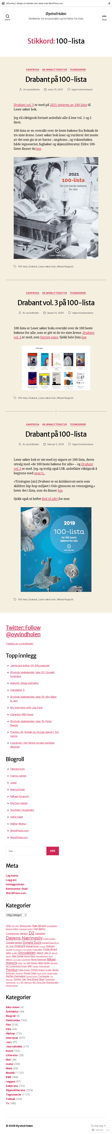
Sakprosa (32, 69)
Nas (24, 963)
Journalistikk (14, 1046)
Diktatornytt (17, 768)
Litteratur (12, 1055)
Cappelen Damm (26, 929)
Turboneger (11, 983)
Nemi (40, 963)
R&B (8, 1077)
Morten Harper (19, 803)
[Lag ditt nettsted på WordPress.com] (56, 3)
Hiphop (10, 1033)
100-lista (22, 266)
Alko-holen (12, 1007)
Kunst (9, 1050)
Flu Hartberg (18, 950)
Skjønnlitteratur (54, 69)
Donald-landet (14, 942)
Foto (8, 1029)
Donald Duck (32, 942)
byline (15, 929)
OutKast (35, 966)
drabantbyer (32, 946)
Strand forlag (31, 976)
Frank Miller (37, 950)
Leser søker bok (47, 266)
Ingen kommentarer (82, 89)
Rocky (55, 970)
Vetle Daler (16, 816)
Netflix (47, 963)
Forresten (27, 950)
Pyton (34, 969)
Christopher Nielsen (17, 933)
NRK (29, 966)
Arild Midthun (52, 926)
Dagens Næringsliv (24, 938)
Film (8, 1024)
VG (22, 982)
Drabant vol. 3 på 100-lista (56, 303)
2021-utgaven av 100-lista (68, 105)
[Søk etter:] (25, 851)
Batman (9, 929)
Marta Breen (17, 789)
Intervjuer (12, 1037)
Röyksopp (10, 973)
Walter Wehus (18, 823)
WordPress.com (19, 830)
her (38, 149)
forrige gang (49, 337)
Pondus (11, 970)
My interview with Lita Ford (26, 707)
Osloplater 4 (17, 690)
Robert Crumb (45, 970)
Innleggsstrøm (15, 884)
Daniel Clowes (49, 939)
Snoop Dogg (30, 973)
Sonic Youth (41, 973)
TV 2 (18, 983)
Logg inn (11, 879)
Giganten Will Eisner (22, 714)
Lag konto (12, 875)
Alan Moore (39, 925)
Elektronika (13, 1020)
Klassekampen (42, 956)
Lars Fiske (17, 960)
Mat (8, 1059)
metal (9, 1064)
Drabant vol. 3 (24, 105)
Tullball (10, 1098)
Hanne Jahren (18, 775)
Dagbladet (40, 933)
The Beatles (43, 976)
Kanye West (29, 956)
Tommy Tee (19, 979)
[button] (56, 368)
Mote (9, 1068)
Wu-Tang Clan (39, 982)
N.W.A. (20, 963)
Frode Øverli (50, 949)
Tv (7, 1103)
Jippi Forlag (17, 956)
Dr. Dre (10, 946)
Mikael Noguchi (65, 266)
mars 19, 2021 (55, 89)
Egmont (42, 946)
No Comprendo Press (16, 966)
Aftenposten (26, 926)
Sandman (19, 973)
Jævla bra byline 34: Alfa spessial (29, 665)
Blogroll (11, 1015)
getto (8, 953)
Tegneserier (78, 69)
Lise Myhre (25, 960)
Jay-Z (47, 952)
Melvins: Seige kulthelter (24, 683)
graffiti (14, 953)
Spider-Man (52, 973)
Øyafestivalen (52, 982)
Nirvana (54, 963)
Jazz (9, 1042)
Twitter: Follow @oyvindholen (23, 631)
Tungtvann (50, 979)
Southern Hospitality (22, 810)
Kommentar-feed (17, 888)
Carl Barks (39, 928)
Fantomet (9, 950)
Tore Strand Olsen (35, 979)
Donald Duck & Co (50, 943)
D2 (31, 932)
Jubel (13, 782)
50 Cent (15, 926)
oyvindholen (33, 89)
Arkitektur (12, 1011)
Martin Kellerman (38, 959)
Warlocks (28, 982)
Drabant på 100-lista (55, 79)
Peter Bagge (44, 966)
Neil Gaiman (32, 963)
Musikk (10, 1072)
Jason (39, 952)
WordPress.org (19, 837)
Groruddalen (27, 952)
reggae (10, 1081)
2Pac (8, 925)
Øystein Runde (12, 986)
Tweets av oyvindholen (19, 643)
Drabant (33, 266)
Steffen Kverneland (16, 976)
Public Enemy (24, 970)
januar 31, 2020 (55, 312)
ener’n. (39, 473)
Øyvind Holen (56, 14)
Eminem (50, 946)
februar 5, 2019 (55, 444)
